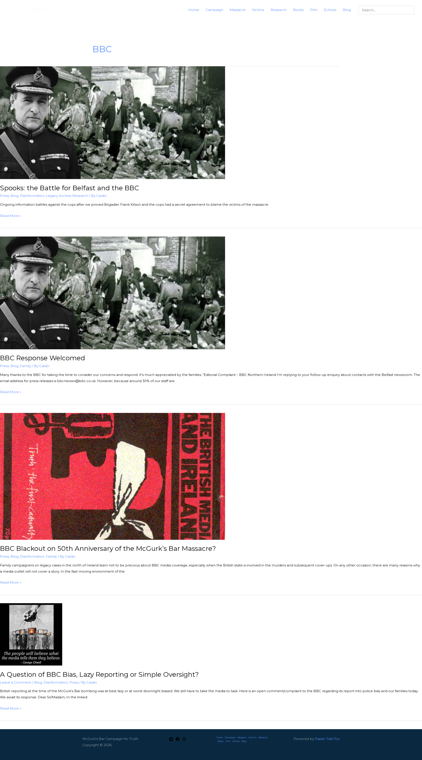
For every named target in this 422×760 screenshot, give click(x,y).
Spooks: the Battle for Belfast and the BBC (69, 188)
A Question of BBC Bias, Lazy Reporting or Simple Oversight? (99, 674)
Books (221, 741)
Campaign (230, 737)
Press (4, 196)
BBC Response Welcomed (42, 358)
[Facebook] (178, 739)
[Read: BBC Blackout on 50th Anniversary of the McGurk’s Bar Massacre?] (112, 476)
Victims (252, 737)
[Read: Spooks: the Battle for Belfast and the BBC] (112, 122)
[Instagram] (184, 739)
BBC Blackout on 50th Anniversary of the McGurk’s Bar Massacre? (108, 548)
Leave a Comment (15, 682)
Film (228, 741)
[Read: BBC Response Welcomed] (112, 292)
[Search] (411, 10)
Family (25, 366)
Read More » (10, 216)
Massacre (242, 737)
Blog (14, 196)
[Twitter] (171, 739)
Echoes (236, 741)
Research (262, 737)
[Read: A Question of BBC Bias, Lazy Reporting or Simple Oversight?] (31, 634)
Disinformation (32, 196)
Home (219, 737)
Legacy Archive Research (67, 196)
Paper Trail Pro (327, 739)
